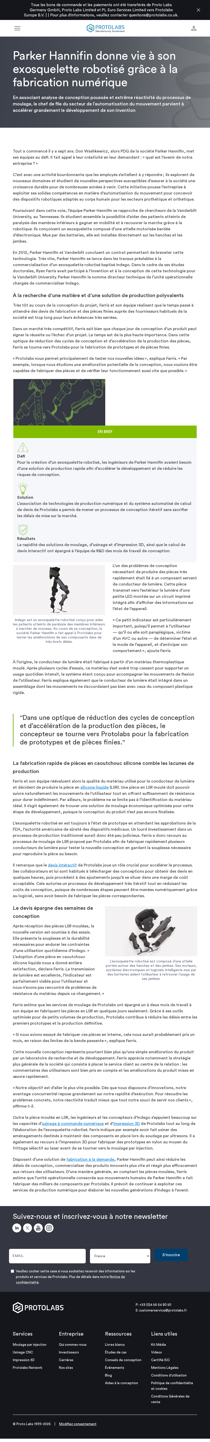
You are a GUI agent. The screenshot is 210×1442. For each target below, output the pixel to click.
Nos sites (66, 1367)
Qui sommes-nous (73, 1344)
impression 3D (126, 1124)
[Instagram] (50, 1228)
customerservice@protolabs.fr (163, 1310)
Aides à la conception (121, 1383)
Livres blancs (115, 1344)
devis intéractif (62, 865)
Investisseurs (69, 1352)
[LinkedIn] (18, 1228)
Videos (156, 1352)
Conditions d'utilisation (169, 1375)
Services (23, 1334)
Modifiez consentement (78, 1424)
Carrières (66, 1360)
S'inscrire (171, 1255)
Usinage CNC (23, 1352)
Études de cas (116, 1352)
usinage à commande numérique (73, 1124)
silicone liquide (94, 787)
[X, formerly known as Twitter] (28, 1228)
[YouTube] (39, 1228)
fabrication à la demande (90, 1159)
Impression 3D (24, 1360)
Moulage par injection (29, 1344)
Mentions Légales (164, 1367)
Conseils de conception (123, 1360)
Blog (108, 1375)
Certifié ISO (160, 1360)
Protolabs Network (27, 1367)
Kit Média (158, 1344)
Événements (114, 1367)
